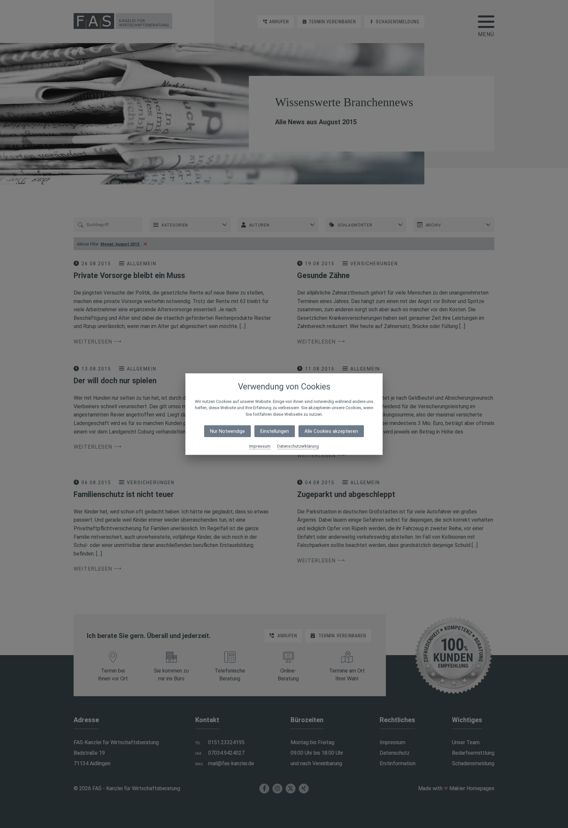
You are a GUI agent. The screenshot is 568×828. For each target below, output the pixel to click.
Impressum (260, 446)
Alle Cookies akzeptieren (331, 431)
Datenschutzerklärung (298, 446)
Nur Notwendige (227, 431)
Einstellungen (274, 431)
